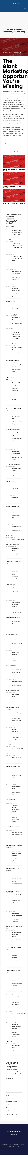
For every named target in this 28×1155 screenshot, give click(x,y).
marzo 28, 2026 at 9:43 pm (11, 315)
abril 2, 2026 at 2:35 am (10, 380)
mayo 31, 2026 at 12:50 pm (11, 679)
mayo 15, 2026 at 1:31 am (10, 600)
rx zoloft (7, 396)
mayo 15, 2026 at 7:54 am (11, 619)
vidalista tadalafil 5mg (11, 506)
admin (4, 51)
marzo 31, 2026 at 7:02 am (11, 345)
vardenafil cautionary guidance (13, 947)
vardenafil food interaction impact (14, 926)
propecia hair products (11, 649)
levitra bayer (9, 584)
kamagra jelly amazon (11, 544)
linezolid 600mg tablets (11, 360)
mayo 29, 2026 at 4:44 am (11, 667)
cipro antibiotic (9, 301)
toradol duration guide (11, 783)
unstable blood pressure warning (14, 908)
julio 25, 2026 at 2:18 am (10, 911)
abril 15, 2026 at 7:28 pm (10, 483)
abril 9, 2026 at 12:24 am (10, 430)
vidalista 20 (8, 494)
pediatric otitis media (11, 1041)
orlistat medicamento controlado (14, 561)
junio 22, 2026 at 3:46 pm (11, 784)
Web (7, 1107)
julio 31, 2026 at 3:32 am (10, 1011)
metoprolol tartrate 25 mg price (13, 408)
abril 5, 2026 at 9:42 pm (10, 412)
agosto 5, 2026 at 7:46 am (11, 1043)
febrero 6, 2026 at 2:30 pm (11, 228)
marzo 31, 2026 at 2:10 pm (11, 362)
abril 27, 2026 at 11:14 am (10, 565)
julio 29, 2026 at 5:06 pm (11, 994)
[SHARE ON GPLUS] (9, 146)
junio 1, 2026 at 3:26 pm (10, 711)
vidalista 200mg (9, 523)
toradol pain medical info (12, 766)
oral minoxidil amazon (11, 690)
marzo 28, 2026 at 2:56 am (11, 303)
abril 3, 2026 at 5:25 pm (10, 397)
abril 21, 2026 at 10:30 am (11, 495)
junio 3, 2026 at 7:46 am (10, 727)
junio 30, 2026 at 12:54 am (11, 872)
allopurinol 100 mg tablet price (13, 377)
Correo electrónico (11, 1101)
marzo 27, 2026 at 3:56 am (11, 269)
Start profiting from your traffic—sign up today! (17, 258)
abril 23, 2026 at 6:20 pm (11, 524)
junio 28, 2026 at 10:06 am (11, 830)
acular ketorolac (10, 754)
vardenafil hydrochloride (12, 284)
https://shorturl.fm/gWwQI (19, 1013)
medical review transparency (13, 991)
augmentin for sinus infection (13, 446)
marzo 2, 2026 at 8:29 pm (11, 254)
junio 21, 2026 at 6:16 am (10, 755)
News (19, 52)
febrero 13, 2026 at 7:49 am (11, 241)
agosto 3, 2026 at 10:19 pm (11, 1022)
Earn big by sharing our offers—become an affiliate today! (17, 232)
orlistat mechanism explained (13, 970)
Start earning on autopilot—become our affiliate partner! (17, 245)
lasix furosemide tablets (11, 464)
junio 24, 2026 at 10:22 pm (11, 803)
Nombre (8, 1095)
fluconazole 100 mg (10, 314)
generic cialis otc (10, 665)
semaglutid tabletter (11, 634)
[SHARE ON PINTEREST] (11, 146)
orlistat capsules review (11, 617)
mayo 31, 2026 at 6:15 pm (10, 692)
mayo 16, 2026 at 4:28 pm (11, 635)
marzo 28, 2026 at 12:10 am (11, 286)
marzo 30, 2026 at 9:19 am (11, 330)
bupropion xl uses (10, 678)
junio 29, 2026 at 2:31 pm (10, 849)
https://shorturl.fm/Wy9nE (18, 748)
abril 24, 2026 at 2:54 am (11, 537)
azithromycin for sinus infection (13, 266)
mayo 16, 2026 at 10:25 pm (11, 650)
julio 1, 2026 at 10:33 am (10, 892)
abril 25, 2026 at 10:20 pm (11, 546)
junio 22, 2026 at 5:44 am (11, 768)
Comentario (9, 1078)
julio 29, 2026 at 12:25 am (11, 974)
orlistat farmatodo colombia (12, 726)
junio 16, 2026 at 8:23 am (10, 746)
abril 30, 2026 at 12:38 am (11, 585)
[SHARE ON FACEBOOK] (6, 146)
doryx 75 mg (8, 481)
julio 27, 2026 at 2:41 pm (10, 951)
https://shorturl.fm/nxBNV (18, 539)
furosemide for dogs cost (12, 429)
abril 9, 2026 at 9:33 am (10, 449)
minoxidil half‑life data (11, 891)
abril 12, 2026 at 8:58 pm (10, 466)
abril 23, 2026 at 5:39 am (11, 508)
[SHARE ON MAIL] (14, 146)
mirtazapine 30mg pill (11, 343)
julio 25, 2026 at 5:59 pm (11, 930)
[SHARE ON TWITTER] (4, 146)
